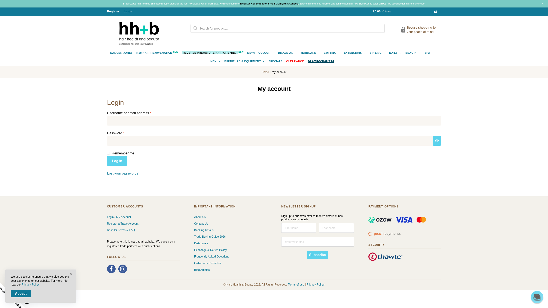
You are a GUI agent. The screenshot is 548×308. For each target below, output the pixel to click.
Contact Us (201, 223)
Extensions (353, 52)
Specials (276, 61)
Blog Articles (202, 269)
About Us (200, 217)
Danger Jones (121, 52)
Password (122, 133)
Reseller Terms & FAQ (121, 230)
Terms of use (296, 284)
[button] (537, 297)
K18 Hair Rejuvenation (157, 52)
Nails (393, 52)
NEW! (251, 52)
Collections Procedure (207, 263)
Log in (117, 161)
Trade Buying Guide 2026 (210, 236)
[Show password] (437, 141)
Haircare (308, 52)
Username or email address (136, 113)
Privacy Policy (316, 284)
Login (128, 11)
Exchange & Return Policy (210, 250)
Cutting (330, 52)
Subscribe (317, 255)
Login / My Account (119, 217)
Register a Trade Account (122, 223)
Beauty (411, 52)
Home (265, 72)
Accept (21, 293)
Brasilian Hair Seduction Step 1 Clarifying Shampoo (269, 3)
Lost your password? (122, 173)
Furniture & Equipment (242, 61)
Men (213, 61)
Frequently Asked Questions (211, 256)
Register (113, 11)
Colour (264, 52)
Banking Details (204, 230)
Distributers (201, 243)
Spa (427, 52)
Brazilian (285, 52)
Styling (376, 52)
